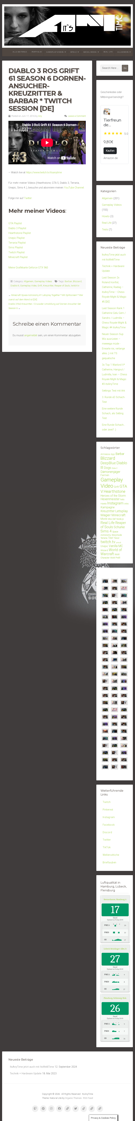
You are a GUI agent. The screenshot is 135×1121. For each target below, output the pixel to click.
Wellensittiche (111, 854)
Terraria (104, 538)
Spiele (73, 52)
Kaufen (110, 150)
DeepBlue (108, 463)
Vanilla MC (116, 546)
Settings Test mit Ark (113, 390)
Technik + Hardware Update (25, 1073)
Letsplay (121, 511)
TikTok (107, 847)
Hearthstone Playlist (19, 233)
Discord (107, 832)
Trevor (116, 538)
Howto (106, 216)
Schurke (119, 527)
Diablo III (15, 285)
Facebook (109, 824)
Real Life (108, 52)
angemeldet (30, 335)
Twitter (28, 198)
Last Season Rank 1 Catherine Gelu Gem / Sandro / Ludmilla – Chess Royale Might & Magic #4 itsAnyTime (114, 318)
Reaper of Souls (62, 285)
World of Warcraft (111, 552)
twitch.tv (75, 285)
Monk (104, 518)
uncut (118, 542)
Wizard (104, 550)
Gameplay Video (28, 285)
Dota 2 (114, 468)
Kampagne (108, 507)
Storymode (117, 535)
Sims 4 (106, 531)
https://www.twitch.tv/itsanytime (44, 172)
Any (40, 116)
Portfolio (37, 52)
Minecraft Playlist (18, 257)
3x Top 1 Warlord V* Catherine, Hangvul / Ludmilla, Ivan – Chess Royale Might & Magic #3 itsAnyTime (114, 374)
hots (122, 499)
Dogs (107, 468)
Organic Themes (73, 1098)
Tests (105, 229)
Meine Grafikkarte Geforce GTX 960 (28, 267)
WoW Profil (115, 557)
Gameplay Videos (55, 52)
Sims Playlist (15, 247)
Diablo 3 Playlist (17, 228)
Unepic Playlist (16, 238)
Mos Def (112, 519)
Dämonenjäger (110, 472)
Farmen (105, 475)
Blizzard (77, 281)
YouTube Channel (74, 187)
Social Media (90, 52)
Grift (40, 285)
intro (126, 503)
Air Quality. (119, 899)
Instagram (115, 503)
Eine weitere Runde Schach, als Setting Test (112, 413)
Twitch (107, 802)
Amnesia (105, 454)
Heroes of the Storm (113, 495)
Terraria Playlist (17, 242)
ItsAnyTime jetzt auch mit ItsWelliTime (32, 1066)
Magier (106, 515)
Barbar (68, 281)
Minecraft (118, 515)
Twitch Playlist (16, 252)
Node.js (120, 519)
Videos (55, 210)
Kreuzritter (48, 285)
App (113, 454)
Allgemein (122, 52)
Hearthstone (114, 491)
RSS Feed (88, 1098)
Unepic (104, 546)
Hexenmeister (110, 499)
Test (110, 537)
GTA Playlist (15, 223)
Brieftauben (110, 862)
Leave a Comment (77, 116)
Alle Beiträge (20, 52)
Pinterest (108, 809)
